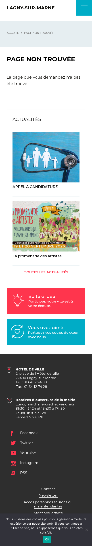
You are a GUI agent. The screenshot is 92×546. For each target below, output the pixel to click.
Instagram (29, 463)
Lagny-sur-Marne (31, 7)
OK (47, 539)
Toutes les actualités (46, 272)
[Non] (86, 530)
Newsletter (48, 495)
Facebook (29, 433)
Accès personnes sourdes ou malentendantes (48, 504)
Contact (48, 489)
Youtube (28, 453)
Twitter (26, 443)
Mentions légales (48, 513)
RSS (23, 473)
